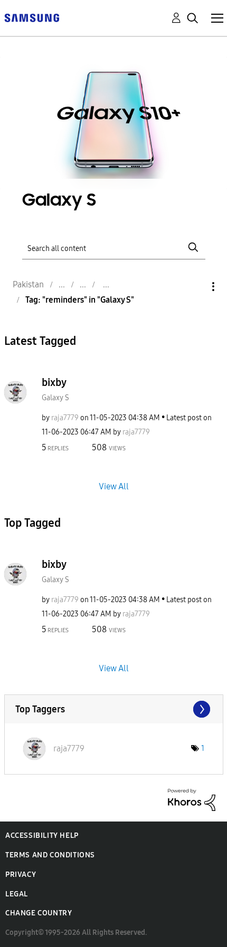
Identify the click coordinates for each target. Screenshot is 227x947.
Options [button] (195, 286)
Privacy (20, 874)
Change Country (38, 913)
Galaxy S (55, 397)
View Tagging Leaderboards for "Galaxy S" (114, 709)
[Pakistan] (31, 17)
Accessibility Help (42, 835)
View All (114, 486)
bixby (54, 382)
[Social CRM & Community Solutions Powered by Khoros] (191, 799)
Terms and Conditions (50, 855)
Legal (16, 894)
